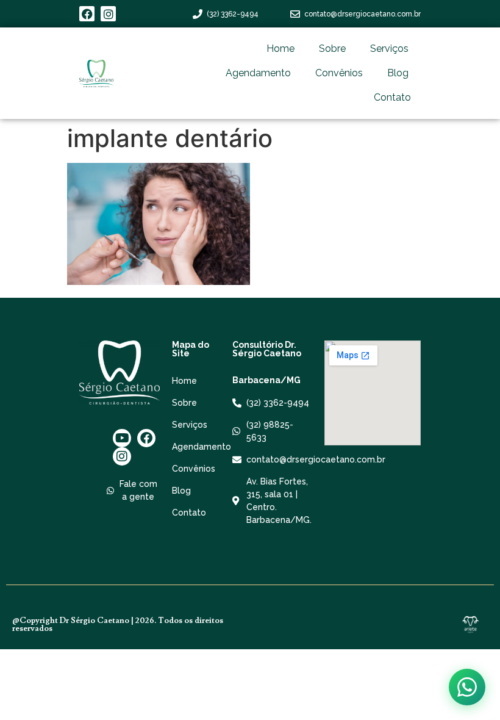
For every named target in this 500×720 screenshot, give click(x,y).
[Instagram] (108, 13)
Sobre (332, 48)
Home (280, 48)
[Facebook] (87, 13)
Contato (392, 97)
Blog (398, 73)
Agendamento (258, 73)
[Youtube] (122, 438)
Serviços (389, 48)
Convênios (339, 73)
